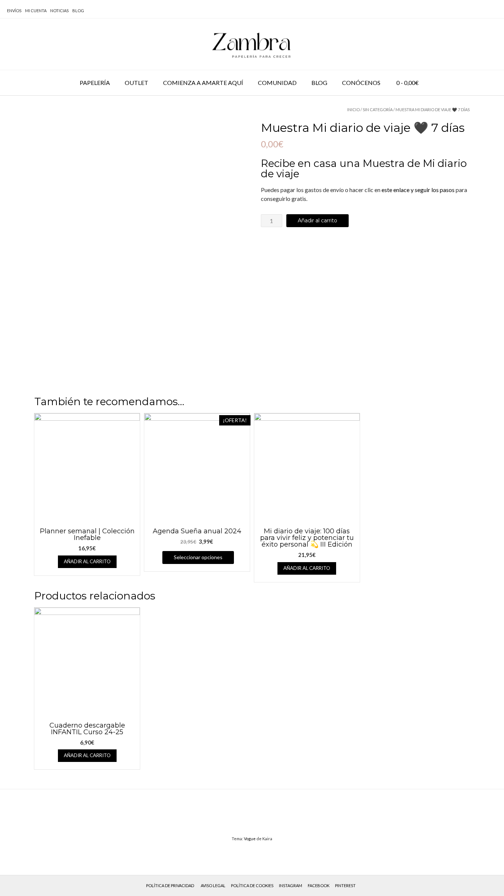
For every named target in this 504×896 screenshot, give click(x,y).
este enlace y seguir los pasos (418, 189)
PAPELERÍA (95, 82)
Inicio (353, 109)
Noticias (59, 10)
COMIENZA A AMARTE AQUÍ (203, 82)
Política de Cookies (252, 885)
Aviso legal (213, 885)
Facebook (318, 885)
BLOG (78, 10)
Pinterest (345, 885)
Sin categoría (378, 109)
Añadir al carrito (317, 220)
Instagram (290, 885)
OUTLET (136, 82)
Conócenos (361, 82)
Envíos (14, 10)
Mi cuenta (35, 10)
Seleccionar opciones (198, 557)
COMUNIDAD (277, 82)
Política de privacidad (170, 885)
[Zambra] (252, 44)
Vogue (250, 838)
